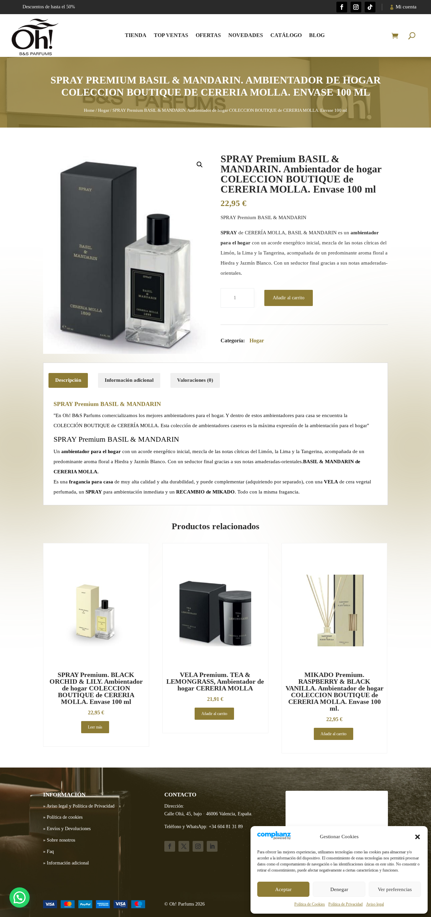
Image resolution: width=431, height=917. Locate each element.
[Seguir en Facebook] (341, 7)
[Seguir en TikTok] (370, 7)
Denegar (339, 889)
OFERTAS (208, 35)
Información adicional (129, 380)
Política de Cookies (309, 904)
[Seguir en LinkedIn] (212, 846)
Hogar (103, 110)
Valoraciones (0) (195, 380)
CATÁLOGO (286, 35)
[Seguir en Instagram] (356, 7)
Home (89, 110)
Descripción (68, 380)
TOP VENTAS (171, 35)
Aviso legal (375, 904)
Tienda (135, 35)
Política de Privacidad (345, 904)
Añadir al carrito (288, 297)
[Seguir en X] (183, 846)
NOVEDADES (245, 35)
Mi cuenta (406, 6)
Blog (317, 35)
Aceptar (283, 889)
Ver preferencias (395, 889)
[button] (417, 837)
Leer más (95, 727)
